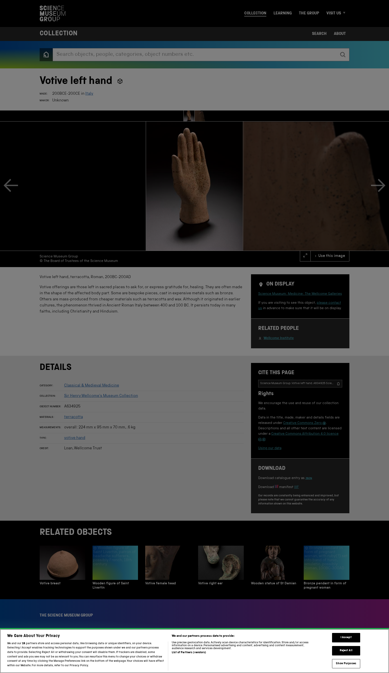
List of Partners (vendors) (189, 652)
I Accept (346, 637)
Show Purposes (346, 663)
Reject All (346, 650)
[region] (194, 651)
